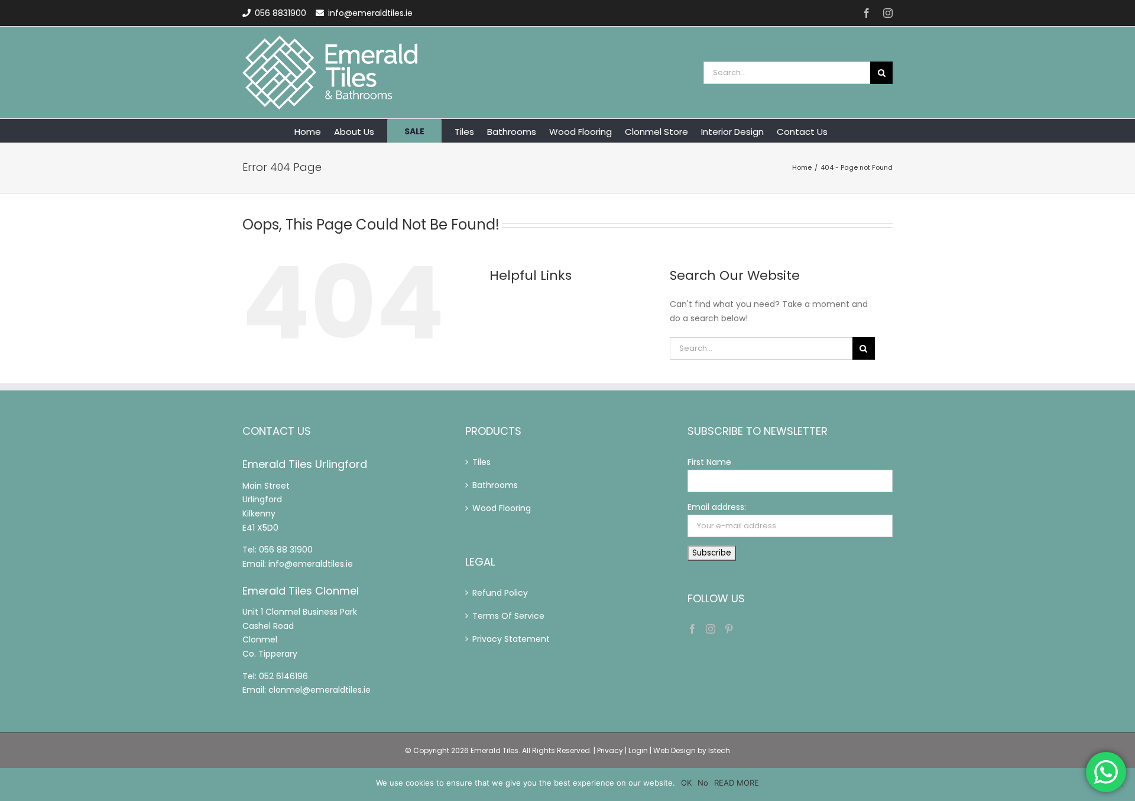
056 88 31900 (286, 549)
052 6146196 (283, 676)
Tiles (481, 462)
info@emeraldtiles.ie (370, 13)
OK (686, 782)
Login (638, 750)
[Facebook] (692, 629)
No (703, 782)
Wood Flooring (501, 508)
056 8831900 (280, 13)
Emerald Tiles (494, 750)
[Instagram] (710, 629)
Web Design (674, 750)
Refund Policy (500, 593)
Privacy (610, 750)
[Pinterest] (729, 629)
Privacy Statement (511, 639)
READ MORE (736, 782)
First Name (709, 462)
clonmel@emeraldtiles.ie (319, 690)
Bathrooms (495, 485)
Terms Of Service (508, 616)
